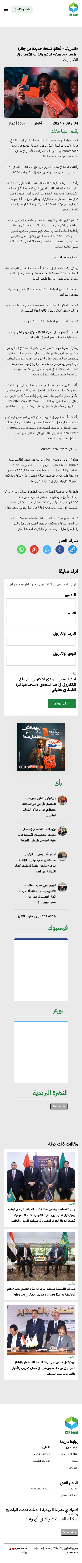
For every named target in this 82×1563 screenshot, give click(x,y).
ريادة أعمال (16, 123)
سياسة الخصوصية (40, 1489)
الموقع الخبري (71, 1447)
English (24, 9)
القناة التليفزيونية (69, 1454)
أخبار (38, 123)
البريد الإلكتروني (64, 633)
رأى (58, 782)
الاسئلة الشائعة (42, 1454)
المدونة (75, 1461)
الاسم (72, 613)
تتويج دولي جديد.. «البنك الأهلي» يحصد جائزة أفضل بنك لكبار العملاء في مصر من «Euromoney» (36, 894)
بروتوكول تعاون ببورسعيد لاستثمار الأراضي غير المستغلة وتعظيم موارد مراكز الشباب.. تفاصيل (38, 807)
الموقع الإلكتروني (64, 653)
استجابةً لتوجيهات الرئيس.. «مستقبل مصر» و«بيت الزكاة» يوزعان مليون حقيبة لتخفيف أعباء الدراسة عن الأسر (35, 863)
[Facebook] (59, 549)
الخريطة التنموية (41, 1461)
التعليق (70, 595)
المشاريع (46, 1447)
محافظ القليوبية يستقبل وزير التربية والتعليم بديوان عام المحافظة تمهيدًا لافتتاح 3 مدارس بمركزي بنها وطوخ (41, 1292)
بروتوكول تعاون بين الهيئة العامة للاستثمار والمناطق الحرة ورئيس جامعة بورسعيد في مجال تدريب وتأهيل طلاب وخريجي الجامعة (43, 1368)
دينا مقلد (59, 131)
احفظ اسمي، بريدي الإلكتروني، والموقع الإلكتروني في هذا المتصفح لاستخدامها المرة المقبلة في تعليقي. (46, 684)
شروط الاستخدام (69, 1495)
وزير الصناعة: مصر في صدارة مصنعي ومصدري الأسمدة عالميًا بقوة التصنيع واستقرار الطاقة (37, 835)
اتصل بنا (74, 1489)
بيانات (24, 1552)
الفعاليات (73, 1468)
